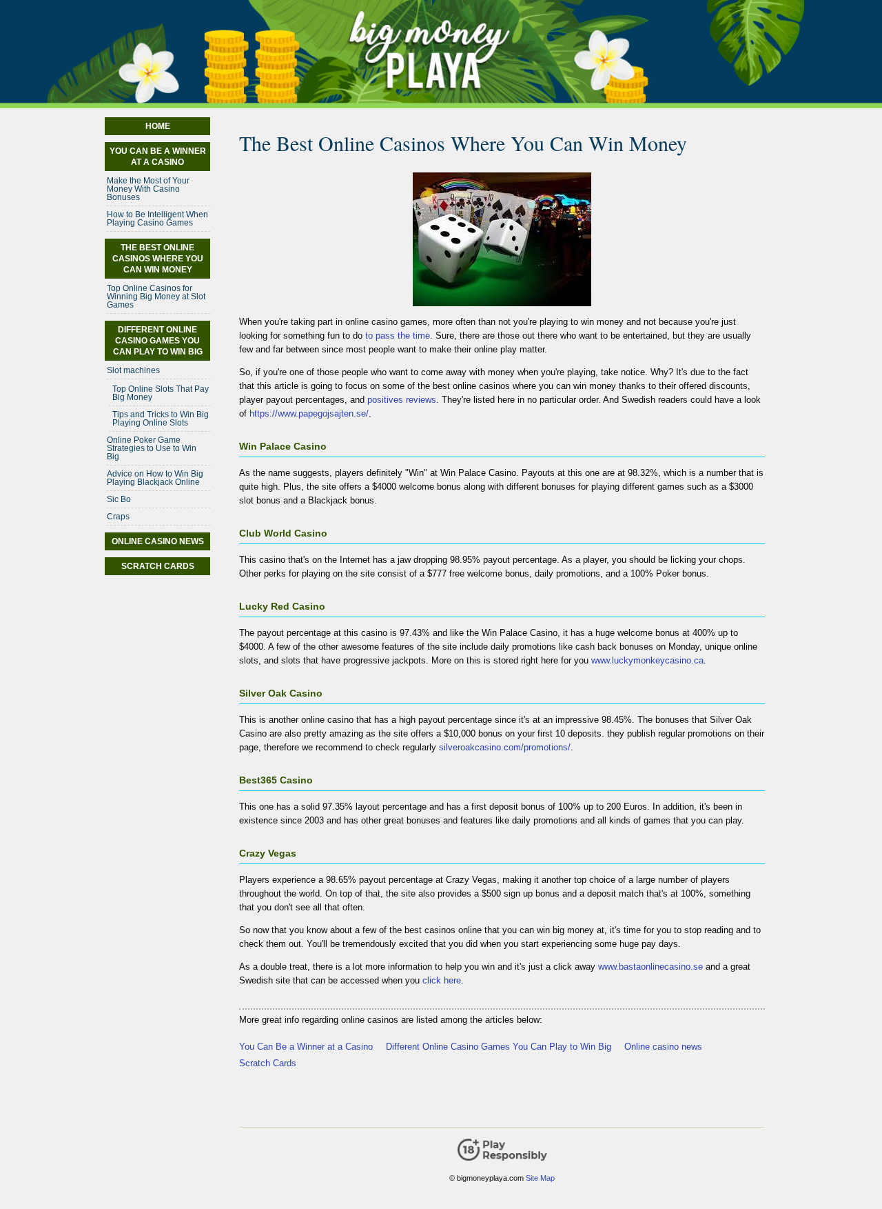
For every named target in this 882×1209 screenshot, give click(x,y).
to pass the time (397, 335)
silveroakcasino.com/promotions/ (505, 747)
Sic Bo (119, 499)
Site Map (540, 1178)
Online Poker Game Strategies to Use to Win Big (151, 448)
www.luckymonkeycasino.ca (647, 660)
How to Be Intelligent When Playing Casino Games (157, 219)
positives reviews (401, 399)
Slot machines (133, 370)
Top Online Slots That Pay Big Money (160, 393)
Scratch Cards (267, 1063)
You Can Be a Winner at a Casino (306, 1046)
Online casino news (663, 1046)
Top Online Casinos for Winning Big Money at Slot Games (156, 296)
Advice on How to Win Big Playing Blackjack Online (155, 478)
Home (157, 126)
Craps (118, 516)
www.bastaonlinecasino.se (650, 966)
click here (441, 980)
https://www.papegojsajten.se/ (309, 413)
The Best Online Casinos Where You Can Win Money (157, 258)
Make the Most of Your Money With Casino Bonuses (148, 189)
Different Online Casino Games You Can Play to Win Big (498, 1046)
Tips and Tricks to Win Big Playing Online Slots (160, 419)
